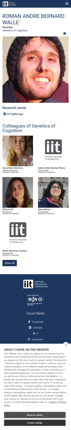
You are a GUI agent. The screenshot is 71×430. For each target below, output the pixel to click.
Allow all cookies (35, 415)
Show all (10, 263)
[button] (64, 33)
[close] (66, 345)
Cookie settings (34, 423)
